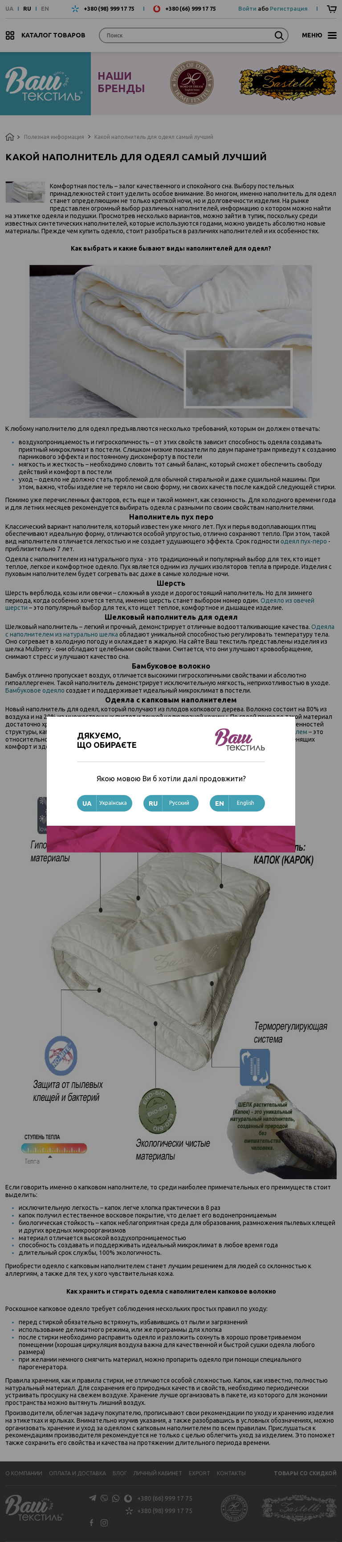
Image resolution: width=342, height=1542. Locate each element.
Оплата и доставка (77, 1473)
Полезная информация (54, 137)
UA (9, 9)
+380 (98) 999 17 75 (109, 9)
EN (45, 9)
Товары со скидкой (305, 1473)
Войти (247, 8)
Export (199, 1473)
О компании (23, 1473)
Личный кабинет (157, 1473)
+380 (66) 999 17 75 (190, 9)
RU (27, 9)
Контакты (231, 1473)
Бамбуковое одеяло (35, 690)
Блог (120, 1473)
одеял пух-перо (304, 541)
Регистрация (289, 8)
